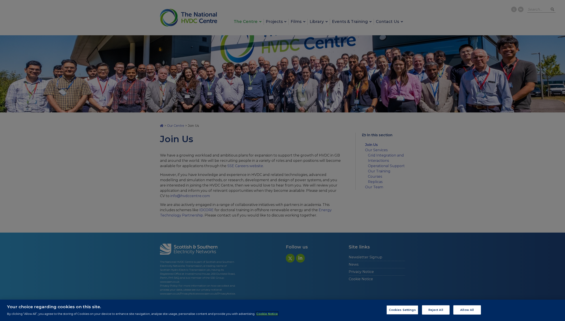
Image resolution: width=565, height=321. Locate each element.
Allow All (467, 310)
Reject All (435, 310)
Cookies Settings (402, 310)
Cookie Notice (267, 313)
